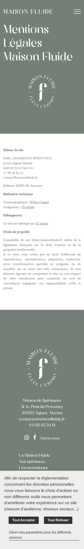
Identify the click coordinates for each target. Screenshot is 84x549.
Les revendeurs (33, 468)
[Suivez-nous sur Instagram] (28, 438)
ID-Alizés (28, 207)
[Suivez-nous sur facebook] (36, 438)
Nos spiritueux (32, 462)
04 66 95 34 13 (42, 425)
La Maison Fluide (34, 456)
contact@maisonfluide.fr (42, 419)
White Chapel (39, 202)
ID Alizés (41, 223)
